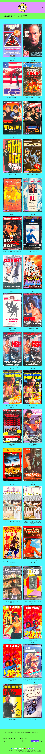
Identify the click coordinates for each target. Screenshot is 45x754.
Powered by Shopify (24, 750)
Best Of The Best (32, 212)
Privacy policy (39, 750)
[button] (2, 8)
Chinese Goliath (12, 640)
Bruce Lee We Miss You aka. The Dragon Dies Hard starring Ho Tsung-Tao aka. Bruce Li (12, 561)
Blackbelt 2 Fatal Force (32, 328)
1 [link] (15, 726)
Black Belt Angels (32, 290)
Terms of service (22, 751)
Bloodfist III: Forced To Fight (32, 367)
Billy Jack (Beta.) (33, 251)
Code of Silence (12, 719)
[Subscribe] (21, 741)
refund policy (8, 734)
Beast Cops (12, 212)
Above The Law (32, 58)
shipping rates (26, 734)
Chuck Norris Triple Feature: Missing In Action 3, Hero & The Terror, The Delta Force (32, 680)
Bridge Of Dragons (32, 482)
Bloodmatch (12, 444)
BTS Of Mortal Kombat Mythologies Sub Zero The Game (32, 602)
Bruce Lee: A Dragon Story (32, 560)
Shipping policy (30, 751)
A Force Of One (12, 58)
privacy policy (35, 732)
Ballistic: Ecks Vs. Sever (32, 174)
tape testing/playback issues (12, 732)
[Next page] (30, 726)
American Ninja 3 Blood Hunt (33, 97)
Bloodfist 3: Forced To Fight (12, 367)
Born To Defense (12, 482)
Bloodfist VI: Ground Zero (12, 405)
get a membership (35, 734)
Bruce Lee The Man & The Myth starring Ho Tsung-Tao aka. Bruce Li (32, 522)
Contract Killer (32, 719)
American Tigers (33, 135)
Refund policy (33, 750)
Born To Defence (33, 444)
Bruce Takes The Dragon (12, 601)
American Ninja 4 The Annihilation (12, 135)
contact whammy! (26, 732)
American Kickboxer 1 (12, 97)
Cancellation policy (38, 751)
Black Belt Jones (12, 328)
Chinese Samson (33, 640)
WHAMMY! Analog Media (14, 750)
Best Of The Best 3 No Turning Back (12, 251)
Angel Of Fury (12, 174)
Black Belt (12, 290)
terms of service (17, 734)
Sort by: (19, 21)
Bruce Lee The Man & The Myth (12, 521)
